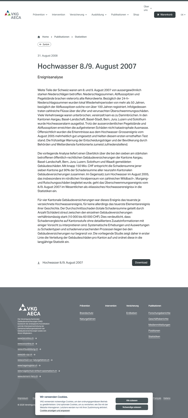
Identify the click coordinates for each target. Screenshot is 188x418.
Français (157, 398)
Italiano (166, 398)
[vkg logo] (13, 14)
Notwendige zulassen (132, 407)
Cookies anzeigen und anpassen (55, 410)
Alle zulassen (131, 400)
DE (182, 14)
